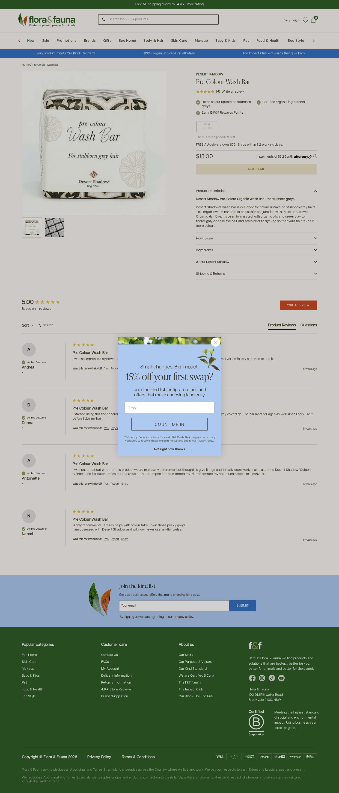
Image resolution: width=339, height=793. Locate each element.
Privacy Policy (205, 440)
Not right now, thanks (169, 449)
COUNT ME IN (169, 424)
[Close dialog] (215, 342)
